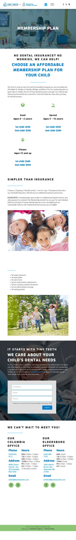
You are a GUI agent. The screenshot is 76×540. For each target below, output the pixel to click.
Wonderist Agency (36, 529)
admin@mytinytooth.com (19, 480)
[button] (52, 4)
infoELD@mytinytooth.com (54, 480)
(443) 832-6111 (37, 372)
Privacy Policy (49, 529)
